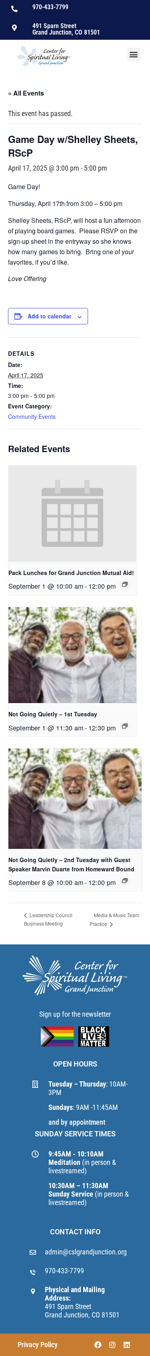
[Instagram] (112, 1345)
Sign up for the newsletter (75, 1014)
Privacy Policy (38, 1344)
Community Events (32, 416)
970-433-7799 (64, 1270)
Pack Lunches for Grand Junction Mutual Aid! (71, 573)
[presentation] (72, 513)
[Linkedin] (127, 1345)
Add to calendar (49, 316)
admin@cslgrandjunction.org (86, 1252)
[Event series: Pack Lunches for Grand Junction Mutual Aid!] (125, 584)
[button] (133, 54)
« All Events (26, 93)
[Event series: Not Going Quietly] (125, 726)
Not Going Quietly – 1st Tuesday (52, 714)
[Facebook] (98, 1345)
